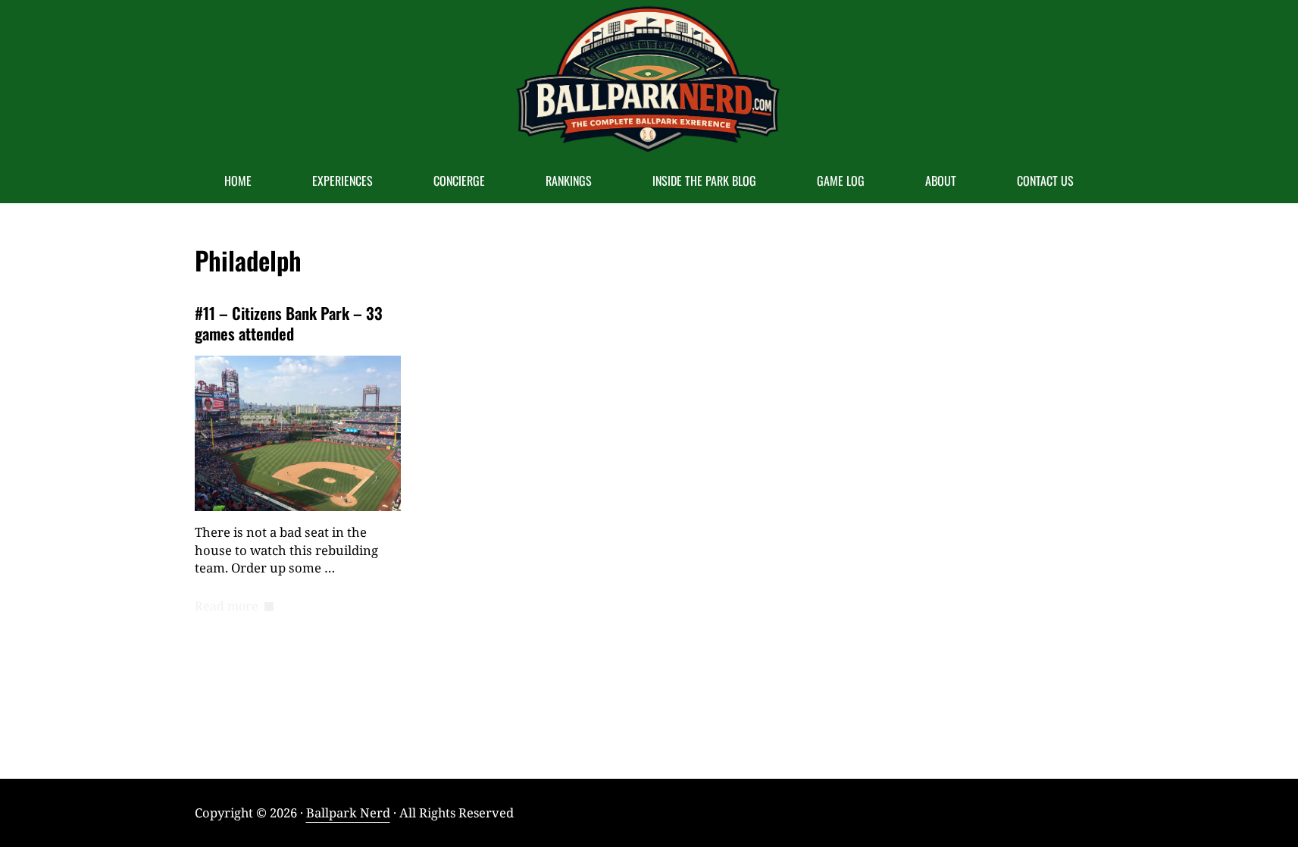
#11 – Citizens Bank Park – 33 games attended (289, 323)
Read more (234, 606)
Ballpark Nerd (348, 812)
